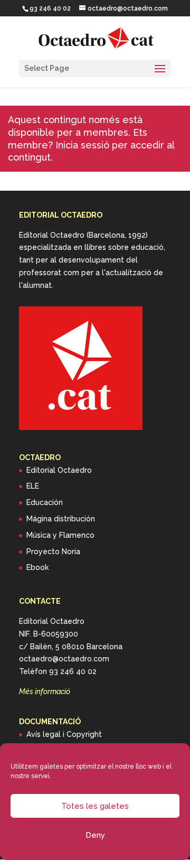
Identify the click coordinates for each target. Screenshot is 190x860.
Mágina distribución (60, 519)
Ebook (37, 567)
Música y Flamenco (60, 535)
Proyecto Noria (53, 551)
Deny (95, 835)
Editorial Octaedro (59, 470)
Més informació (44, 691)
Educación (44, 502)
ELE (32, 486)
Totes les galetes (95, 806)
